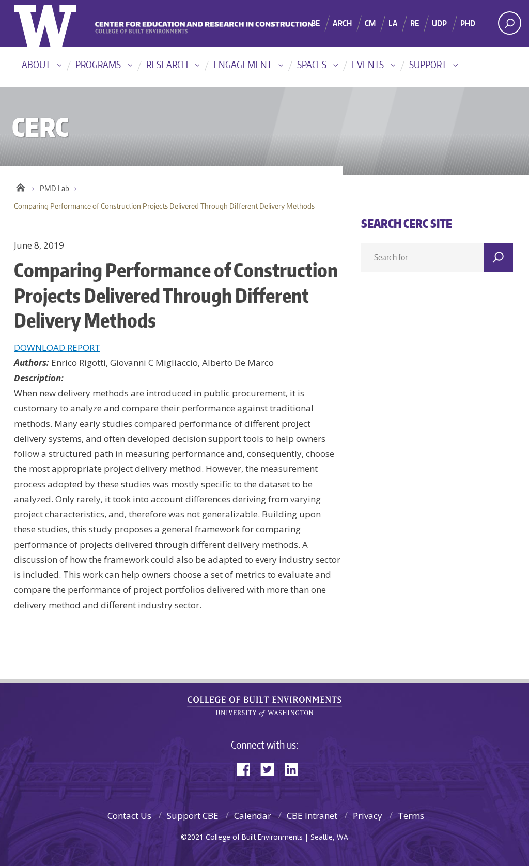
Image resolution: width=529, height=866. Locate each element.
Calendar (252, 816)
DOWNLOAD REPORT (57, 347)
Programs (98, 64)
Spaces (311, 64)
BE (315, 23)
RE (414, 23)
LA (392, 23)
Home (20, 186)
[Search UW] (509, 23)
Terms (411, 816)
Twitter (271, 768)
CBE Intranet (312, 816)
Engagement (242, 64)
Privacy (367, 816)
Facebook (247, 768)
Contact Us (129, 816)
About (36, 64)
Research (167, 64)
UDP (439, 23)
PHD (467, 23)
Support (427, 64)
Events (368, 64)
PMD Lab (54, 188)
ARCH (342, 23)
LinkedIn (295, 768)
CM (370, 23)
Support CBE (193, 816)
